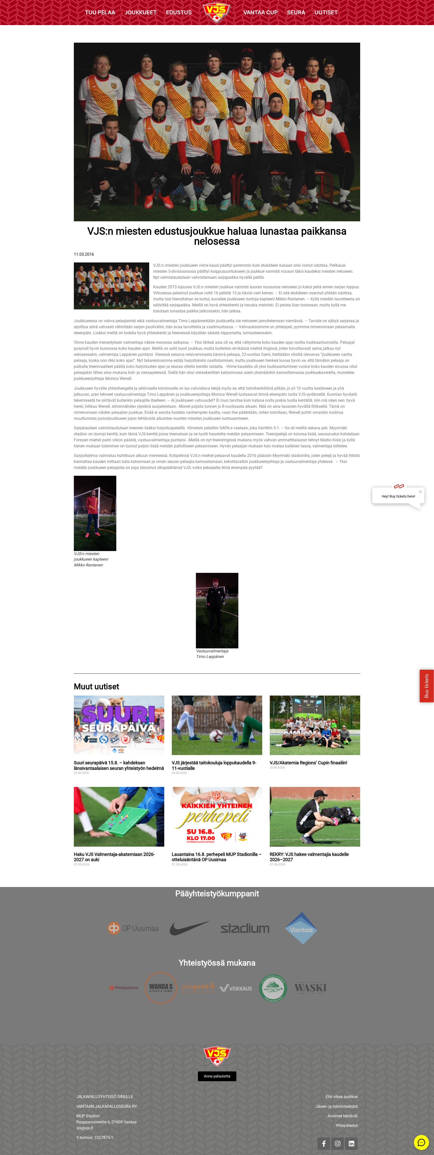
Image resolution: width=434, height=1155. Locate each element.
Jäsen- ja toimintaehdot (337, 1106)
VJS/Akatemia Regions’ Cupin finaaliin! (308, 762)
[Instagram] (337, 1143)
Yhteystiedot (347, 1125)
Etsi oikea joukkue (342, 1096)
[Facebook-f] (323, 1143)
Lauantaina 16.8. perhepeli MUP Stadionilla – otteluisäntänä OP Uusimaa (217, 857)
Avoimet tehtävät (343, 1116)
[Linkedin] (351, 1143)
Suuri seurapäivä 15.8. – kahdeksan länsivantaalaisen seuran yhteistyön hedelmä (119, 765)
